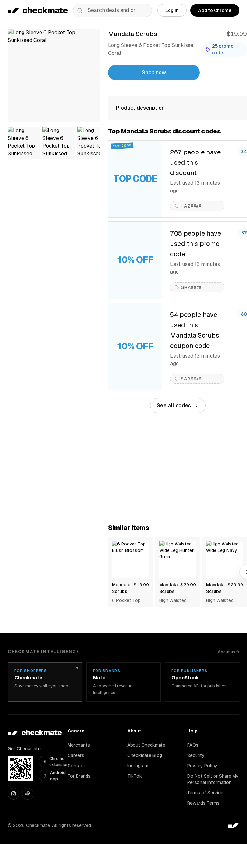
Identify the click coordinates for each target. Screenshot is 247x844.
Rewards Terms (203, 803)
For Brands (79, 776)
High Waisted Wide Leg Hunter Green (176, 601)
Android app (58, 775)
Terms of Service (205, 792)
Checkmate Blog (144, 755)
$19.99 (141, 584)
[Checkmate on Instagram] (13, 794)
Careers (76, 755)
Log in (171, 10)
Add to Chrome (215, 10)
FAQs (192, 745)
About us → (228, 651)
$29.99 (188, 584)
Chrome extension (59, 761)
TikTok (134, 776)
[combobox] (112, 10)
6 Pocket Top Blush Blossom (128, 601)
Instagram (137, 765)
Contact (76, 765)
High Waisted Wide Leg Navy (221, 601)
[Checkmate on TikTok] (27, 794)
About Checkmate (146, 745)
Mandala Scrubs (121, 588)
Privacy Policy (202, 765)
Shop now (154, 72)
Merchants (79, 745)
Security (196, 755)
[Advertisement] (177, 466)
